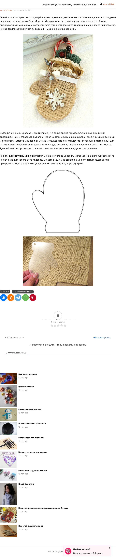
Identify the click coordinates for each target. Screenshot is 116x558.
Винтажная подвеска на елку (32, 470)
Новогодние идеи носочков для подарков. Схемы (43, 508)
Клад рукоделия (23, 4)
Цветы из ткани (26, 386)
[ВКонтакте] (3, 297)
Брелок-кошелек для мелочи (32, 452)
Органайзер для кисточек (31, 437)
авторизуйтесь (103, 337)
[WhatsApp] (25, 297)
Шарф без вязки (26, 484)
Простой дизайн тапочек (30, 526)
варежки (5, 292)
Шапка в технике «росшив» (32, 423)
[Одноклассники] (10, 297)
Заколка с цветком (27, 374)
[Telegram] (18, 297)
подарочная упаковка (22, 292)
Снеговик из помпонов (29, 409)
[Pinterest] (32, 297)
